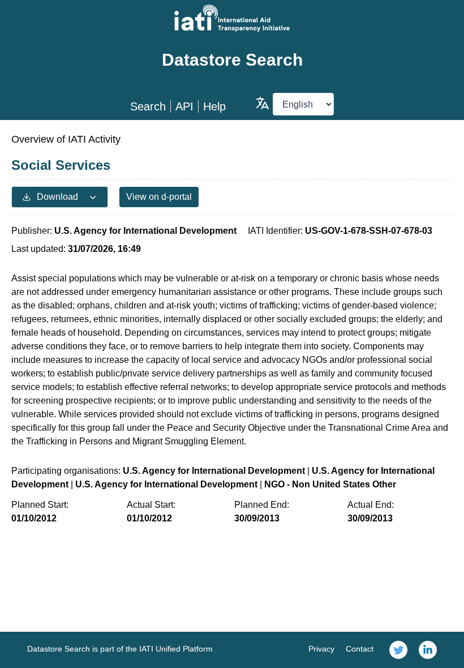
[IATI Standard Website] (232, 18)
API (184, 106)
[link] (398, 650)
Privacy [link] (321, 648)
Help (214, 106)
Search (148, 106)
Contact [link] (359, 648)
